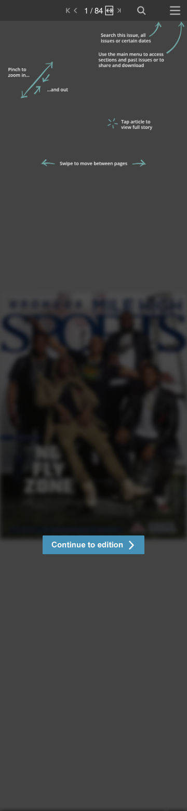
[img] (93, 416)
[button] (93, 546)
